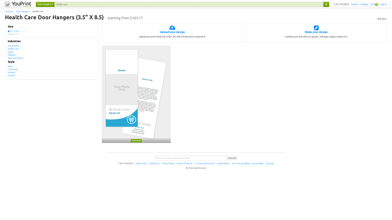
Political (11, 55)
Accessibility (258, 163)
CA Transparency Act (205, 163)
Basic (10, 66)
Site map (270, 163)
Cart (373, 4)
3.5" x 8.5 (18, 31)
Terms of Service (184, 163)
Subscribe (232, 158)
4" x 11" (16, 34)
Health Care (13, 49)
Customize (136, 141)
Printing (9, 11)
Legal (10, 52)
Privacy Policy (168, 163)
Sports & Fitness (15, 58)
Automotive (13, 46)
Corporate (13, 69)
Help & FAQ (141, 163)
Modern (11, 75)
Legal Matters (223, 163)
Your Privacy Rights (241, 163)
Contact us (154, 163)
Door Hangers (22, 11)
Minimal (11, 72)
